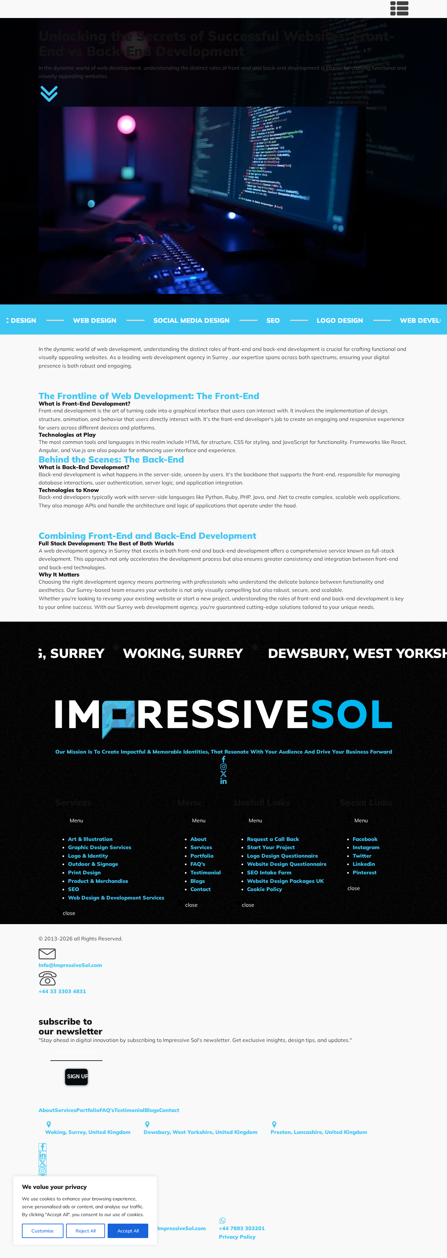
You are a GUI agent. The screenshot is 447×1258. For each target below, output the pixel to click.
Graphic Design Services (99, 847)
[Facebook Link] (42, 1147)
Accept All (128, 1231)
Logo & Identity (88, 855)
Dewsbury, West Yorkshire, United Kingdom (201, 1132)
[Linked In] (42, 1155)
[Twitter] (42, 1163)
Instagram (366, 847)
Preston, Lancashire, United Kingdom (319, 1132)
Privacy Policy (237, 1236)
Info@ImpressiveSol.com (70, 965)
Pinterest (365, 872)
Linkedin (364, 864)
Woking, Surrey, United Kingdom (88, 1132)
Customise (42, 1231)
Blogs (197, 881)
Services (201, 847)
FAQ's (197, 864)
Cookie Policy (264, 889)
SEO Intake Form (269, 872)
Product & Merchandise (98, 881)
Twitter (362, 855)
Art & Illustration (90, 839)
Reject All (86, 1231)
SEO (73, 889)
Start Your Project (271, 847)
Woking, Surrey (63, 653)
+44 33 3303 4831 (62, 991)
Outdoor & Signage (93, 864)
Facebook (365, 839)
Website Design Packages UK (285, 881)
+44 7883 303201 (242, 1228)
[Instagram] (42, 1171)
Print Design (84, 872)
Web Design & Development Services (116, 897)
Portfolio (202, 855)
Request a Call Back (273, 839)
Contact (200, 889)
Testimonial (205, 872)
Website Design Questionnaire (287, 864)
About (198, 839)
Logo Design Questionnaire (282, 855)
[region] (85, 1210)
